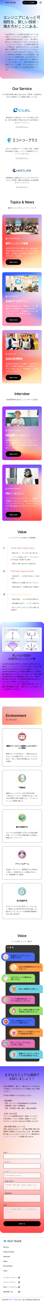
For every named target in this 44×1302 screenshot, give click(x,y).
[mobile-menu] (40, 3)
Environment (7, 1266)
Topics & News (8, 1252)
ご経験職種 (7, 1193)
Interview (6, 1256)
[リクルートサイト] (19, 1282)
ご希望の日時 (8, 1181)
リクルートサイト (9, 1282)
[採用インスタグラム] (19, 1287)
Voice (5, 1271)
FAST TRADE (13, 1300)
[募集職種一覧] (19, 1292)
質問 (5, 1205)
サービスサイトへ (22, 127)
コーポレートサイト (10, 1277)
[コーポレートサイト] (19, 1277)
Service (6, 1247)
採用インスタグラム (10, 1287)
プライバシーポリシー (11, 1136)
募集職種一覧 (8, 1292)
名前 (5, 1153)
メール (6, 1172)
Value (5, 1261)
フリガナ (6, 1162)
